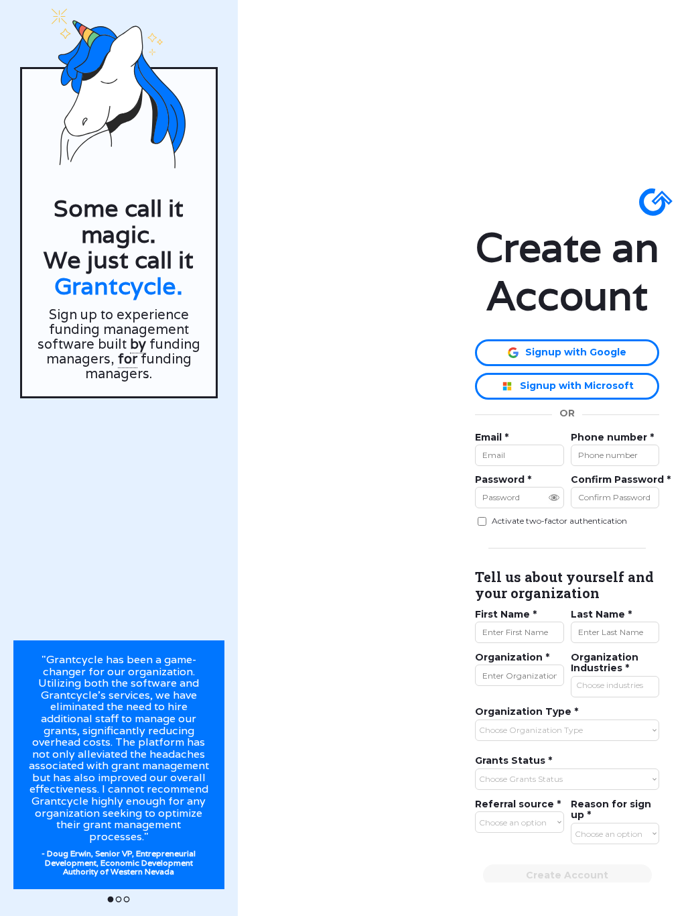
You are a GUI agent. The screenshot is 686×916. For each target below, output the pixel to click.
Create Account (567, 875)
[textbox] (618, 685)
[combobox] (615, 684)
